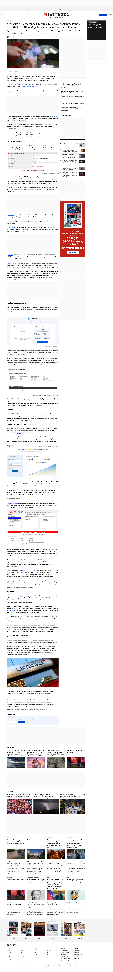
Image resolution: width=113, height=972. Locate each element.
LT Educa (66, 9)
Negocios (17, 9)
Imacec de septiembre (14, 84)
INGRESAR (110, 14)
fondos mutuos (13, 503)
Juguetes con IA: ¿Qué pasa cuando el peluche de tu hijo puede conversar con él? (75, 881)
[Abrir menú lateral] (2, 15)
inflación (19, 93)
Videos (38, 9)
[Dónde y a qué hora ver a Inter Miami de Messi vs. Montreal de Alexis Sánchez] (72, 806)
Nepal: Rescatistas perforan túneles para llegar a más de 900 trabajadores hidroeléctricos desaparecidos (72, 109)
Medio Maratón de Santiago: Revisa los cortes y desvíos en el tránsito (18, 795)
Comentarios (16, 71)
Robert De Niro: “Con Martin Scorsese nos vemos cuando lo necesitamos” (73, 115)
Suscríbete (21, 722)
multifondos (44, 709)
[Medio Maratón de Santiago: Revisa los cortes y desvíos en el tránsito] (19, 806)
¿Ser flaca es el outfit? (72, 903)
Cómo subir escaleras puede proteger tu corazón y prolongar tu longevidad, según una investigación (56, 863)
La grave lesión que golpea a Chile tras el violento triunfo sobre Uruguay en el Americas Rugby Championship (76, 863)
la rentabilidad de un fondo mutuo (26, 570)
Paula (68, 877)
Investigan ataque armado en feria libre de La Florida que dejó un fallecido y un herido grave (15, 863)
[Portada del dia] (73, 227)
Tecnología (22, 9)
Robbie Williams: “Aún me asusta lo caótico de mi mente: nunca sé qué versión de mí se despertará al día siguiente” (35, 905)
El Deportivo (29, 9)
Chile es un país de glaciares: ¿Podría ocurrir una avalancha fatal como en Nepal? (55, 753)
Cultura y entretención (33, 877)
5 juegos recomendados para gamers (74, 751)
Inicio (2, 9)
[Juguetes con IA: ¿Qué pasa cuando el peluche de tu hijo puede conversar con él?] (76, 895)
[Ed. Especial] (53, 936)
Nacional (11, 9)
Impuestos (10, 625)
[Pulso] (26, 936)
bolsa (21, 596)
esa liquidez (17, 124)
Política (6, 9)
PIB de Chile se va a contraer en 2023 (31, 86)
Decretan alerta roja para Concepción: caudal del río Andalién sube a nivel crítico (72, 97)
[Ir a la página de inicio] (56, 15)
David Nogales (15, 37)
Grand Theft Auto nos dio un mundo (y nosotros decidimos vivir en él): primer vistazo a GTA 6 (35, 753)
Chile (8, 838)
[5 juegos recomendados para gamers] (76, 762)
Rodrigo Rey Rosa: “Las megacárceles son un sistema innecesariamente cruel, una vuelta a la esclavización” (36, 912)
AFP (17, 414)
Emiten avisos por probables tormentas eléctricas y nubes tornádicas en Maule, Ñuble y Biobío (45, 796)
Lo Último (44, 9)
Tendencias (50, 838)
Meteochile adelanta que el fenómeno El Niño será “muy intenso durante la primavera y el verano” (70, 156)
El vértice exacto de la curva (35, 840)
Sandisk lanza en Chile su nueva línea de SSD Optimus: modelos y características (16, 912)
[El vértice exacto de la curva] (36, 854)
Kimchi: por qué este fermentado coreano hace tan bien (75, 911)
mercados (24, 709)
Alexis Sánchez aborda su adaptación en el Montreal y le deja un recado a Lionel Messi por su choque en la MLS (70, 150)
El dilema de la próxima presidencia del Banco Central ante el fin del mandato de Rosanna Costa (35, 863)
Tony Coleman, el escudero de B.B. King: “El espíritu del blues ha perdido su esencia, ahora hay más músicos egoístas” (69, 174)
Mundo (34, 9)
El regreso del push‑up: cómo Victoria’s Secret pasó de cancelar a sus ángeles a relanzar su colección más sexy (56, 843)
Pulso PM (9, 21)
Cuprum (19, 433)
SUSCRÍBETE (72, 253)
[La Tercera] (13, 936)
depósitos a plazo (41, 177)
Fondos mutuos (35, 709)
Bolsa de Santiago (32, 600)
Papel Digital (60, 9)
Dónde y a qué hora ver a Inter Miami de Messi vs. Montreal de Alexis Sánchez (72, 796)
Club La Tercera (51, 9)
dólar (28, 709)
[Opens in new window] (39, 936)
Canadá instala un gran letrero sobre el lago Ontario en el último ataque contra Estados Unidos (73, 103)
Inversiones (19, 709)
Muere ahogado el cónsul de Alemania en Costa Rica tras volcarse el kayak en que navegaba (72, 92)
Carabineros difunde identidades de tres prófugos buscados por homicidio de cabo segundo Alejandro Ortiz (15, 871)
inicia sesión (12, 722)
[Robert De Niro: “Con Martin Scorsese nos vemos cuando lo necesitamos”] (82, 145)
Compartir (10, 71)
